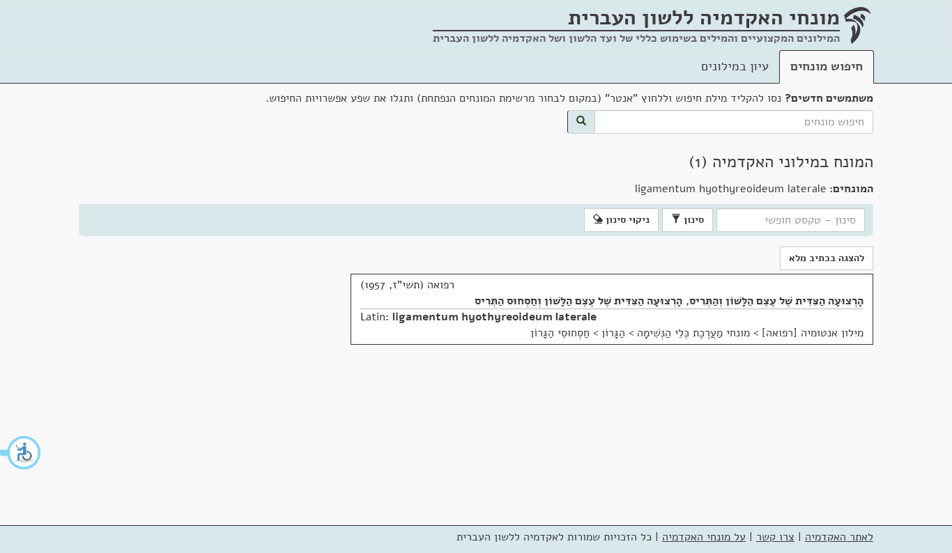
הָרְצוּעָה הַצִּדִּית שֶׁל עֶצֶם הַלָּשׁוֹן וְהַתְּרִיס (776, 301)
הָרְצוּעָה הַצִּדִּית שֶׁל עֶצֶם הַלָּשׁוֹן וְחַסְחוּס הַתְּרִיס (578, 301)
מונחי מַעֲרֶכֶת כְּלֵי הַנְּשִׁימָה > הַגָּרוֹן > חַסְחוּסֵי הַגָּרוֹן (640, 333)
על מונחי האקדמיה (704, 537)
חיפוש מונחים (826, 66)
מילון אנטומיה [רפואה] (812, 333)
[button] (21, 452)
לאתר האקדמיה (839, 537)
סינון (692, 219)
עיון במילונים (735, 66)
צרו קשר (775, 537)
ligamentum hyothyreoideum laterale (494, 317)
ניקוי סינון (626, 219)
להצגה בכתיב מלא (826, 258)
